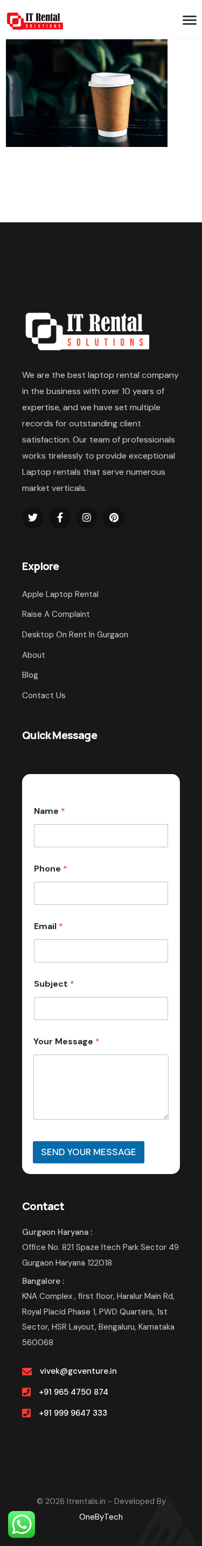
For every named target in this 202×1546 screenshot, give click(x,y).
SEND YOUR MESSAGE (88, 1152)
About (33, 655)
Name (49, 811)
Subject (54, 984)
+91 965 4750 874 (73, 1392)
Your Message (66, 1041)
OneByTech (101, 1517)
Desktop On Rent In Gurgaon (75, 634)
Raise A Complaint (56, 614)
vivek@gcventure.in (78, 1371)
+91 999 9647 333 (73, 1413)
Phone (50, 868)
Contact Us (44, 695)
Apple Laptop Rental (60, 594)
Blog (30, 675)
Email (48, 926)
